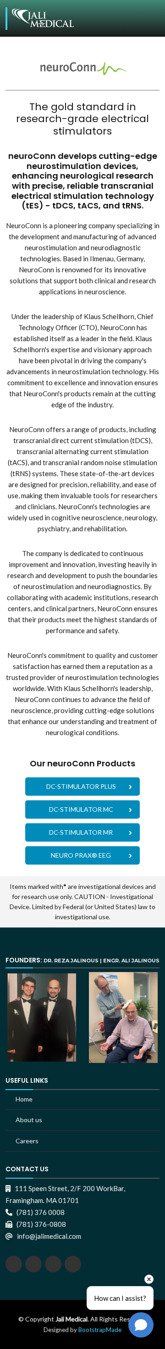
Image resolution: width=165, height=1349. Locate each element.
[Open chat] (141, 1325)
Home (24, 1099)
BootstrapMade (99, 1329)
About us (29, 1120)
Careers (27, 1141)
